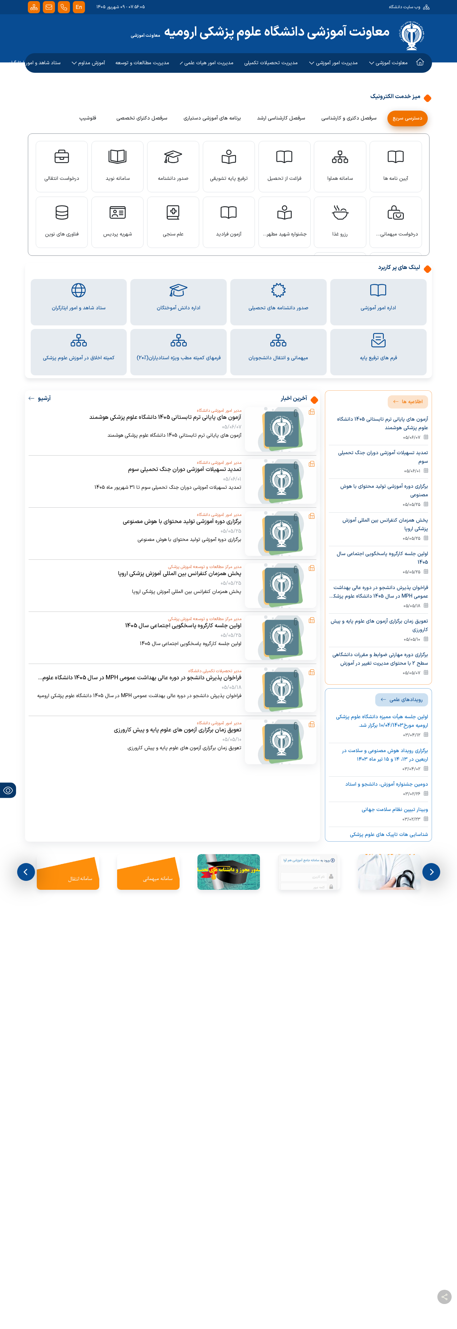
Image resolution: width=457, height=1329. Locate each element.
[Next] (26, 872)
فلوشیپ (87, 118)
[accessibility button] (8, 790)
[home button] (420, 11)
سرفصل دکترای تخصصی (141, 118)
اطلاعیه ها (412, 402)
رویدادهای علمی (406, 700)
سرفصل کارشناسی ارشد (281, 118)
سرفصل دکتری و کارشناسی (349, 118)
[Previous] (431, 872)
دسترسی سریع (407, 118)
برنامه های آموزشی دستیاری (212, 118)
